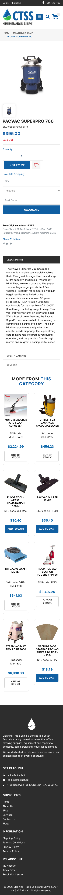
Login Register (12, 3)
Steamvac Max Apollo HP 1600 (16, 648)
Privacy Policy (11, 846)
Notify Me (17, 165)
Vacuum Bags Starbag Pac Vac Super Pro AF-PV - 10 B (47, 650)
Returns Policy (11, 851)
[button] (36, 165)
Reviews (12, 365)
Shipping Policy (11, 838)
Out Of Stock (15, 456)
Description (14, 259)
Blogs (6, 823)
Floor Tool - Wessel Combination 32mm (15, 501)
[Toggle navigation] (39, 17)
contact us (53, 3)
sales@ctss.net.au (18, 779)
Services (7, 814)
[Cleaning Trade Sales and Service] (18, 16)
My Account (9, 865)
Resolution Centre (13, 874)
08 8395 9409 (16, 774)
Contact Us (9, 819)
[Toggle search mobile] (46, 17)
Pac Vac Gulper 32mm (47, 499)
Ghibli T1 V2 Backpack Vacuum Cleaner (47, 422)
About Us (8, 806)
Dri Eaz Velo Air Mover (15, 570)
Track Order (9, 870)
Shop (6, 810)
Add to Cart (16, 528)
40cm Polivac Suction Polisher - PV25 (47, 571)
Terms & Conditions (14, 842)
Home (6, 801)
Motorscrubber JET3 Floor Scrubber (16, 422)
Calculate (31, 209)
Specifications (16, 355)
